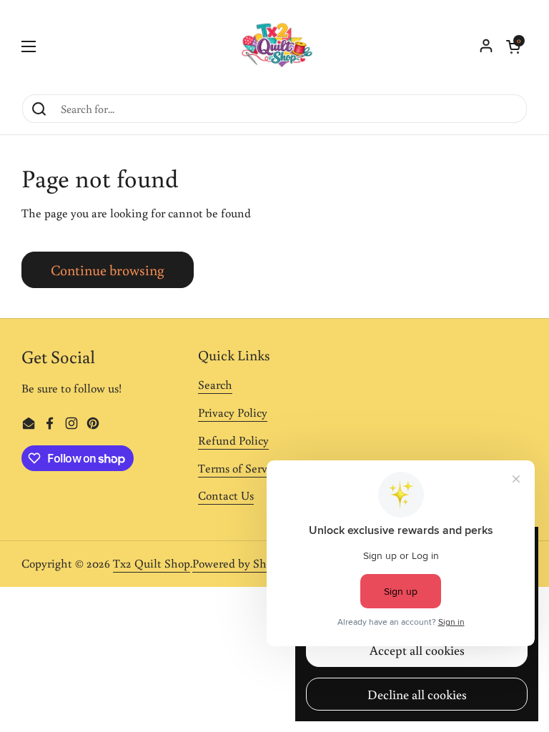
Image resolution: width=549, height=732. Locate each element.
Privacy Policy (232, 412)
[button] (513, 46)
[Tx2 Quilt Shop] (274, 46)
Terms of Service (240, 468)
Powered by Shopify (242, 563)
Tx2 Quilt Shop (151, 563)
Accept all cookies (417, 649)
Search (215, 384)
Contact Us (226, 495)
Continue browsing (107, 269)
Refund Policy (233, 440)
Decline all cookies (417, 694)
